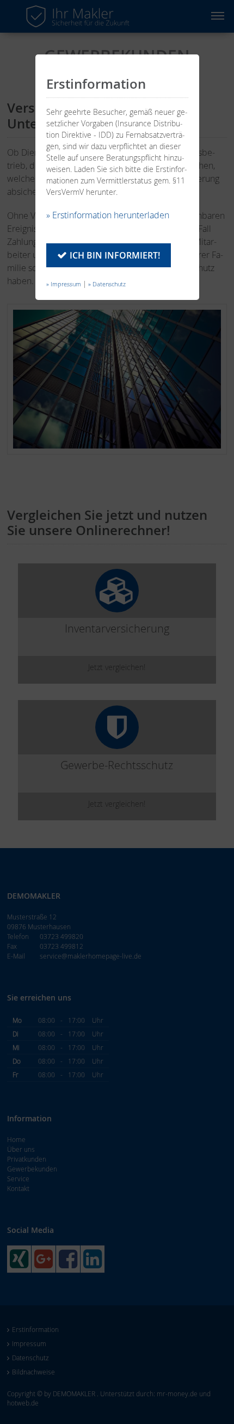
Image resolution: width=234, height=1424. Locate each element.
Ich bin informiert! (115, 255)
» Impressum (63, 284)
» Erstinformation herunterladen (107, 215)
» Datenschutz (107, 284)
